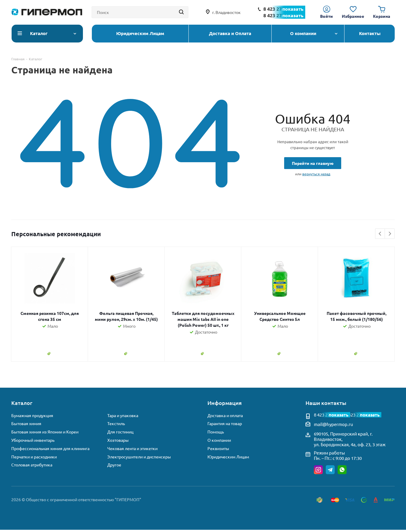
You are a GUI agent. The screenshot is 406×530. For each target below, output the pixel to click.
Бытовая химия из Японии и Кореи (44, 431)
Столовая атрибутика (31, 464)
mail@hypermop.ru (333, 424)
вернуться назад (316, 173)
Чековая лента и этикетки (132, 448)
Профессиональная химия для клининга (50, 448)
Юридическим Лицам (228, 456)
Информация (224, 402)
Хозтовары (118, 440)
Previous (380, 234)
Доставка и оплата (225, 415)
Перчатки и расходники (34, 456)
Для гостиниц (120, 431)
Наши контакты (326, 402)
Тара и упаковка (122, 415)
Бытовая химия (26, 423)
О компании (219, 440)
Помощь (215, 431)
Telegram (330, 469)
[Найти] (181, 12)
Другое (114, 464)
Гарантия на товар (224, 423)
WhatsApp (342, 469)
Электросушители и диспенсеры (139, 456)
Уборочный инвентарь (32, 440)
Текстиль (116, 423)
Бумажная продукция (32, 415)
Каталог (21, 402)
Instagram (318, 469)
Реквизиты (218, 448)
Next (390, 234)
